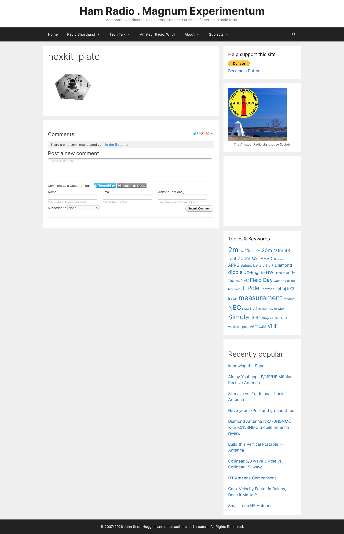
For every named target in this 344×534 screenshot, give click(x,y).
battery (258, 265)
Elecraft (279, 273)
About (189, 34)
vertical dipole (238, 327)
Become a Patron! (245, 70)
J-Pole (250, 287)
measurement (260, 298)
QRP (281, 308)
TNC (277, 318)
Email (106, 192)
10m (249, 250)
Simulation (244, 317)
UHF (284, 318)
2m (233, 250)
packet (262, 308)
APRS (233, 265)
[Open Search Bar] (294, 34)
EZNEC (242, 280)
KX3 (290, 289)
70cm (244, 258)
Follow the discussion (210, 133)
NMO (245, 308)
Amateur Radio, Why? (157, 34)
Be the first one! (116, 144)
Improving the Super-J (249, 365)
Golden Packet (284, 281)
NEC (234, 307)
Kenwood (267, 289)
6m (242, 251)
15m (257, 251)
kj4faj (281, 288)
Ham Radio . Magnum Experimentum (172, 10)
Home (53, 34)
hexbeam (234, 289)
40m (278, 250)
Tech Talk (117, 34)
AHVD (266, 258)
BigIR (270, 265)
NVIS (253, 308)
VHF (272, 326)
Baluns (246, 265)
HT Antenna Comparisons (252, 478)
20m (267, 250)
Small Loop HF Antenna (250, 505)
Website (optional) (171, 192)
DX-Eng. (252, 272)
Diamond (283, 265)
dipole (235, 272)
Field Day (261, 280)
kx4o (232, 298)
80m (256, 259)
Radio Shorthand (81, 34)
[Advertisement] (263, 190)
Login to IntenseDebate (105, 185)
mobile (289, 299)
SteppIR (267, 318)
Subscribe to (57, 208)
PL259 (272, 308)
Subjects (216, 34)
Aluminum (279, 259)
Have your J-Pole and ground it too (261, 410)
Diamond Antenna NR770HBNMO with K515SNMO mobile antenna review (259, 427)
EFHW (267, 272)
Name (52, 192)
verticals (258, 326)
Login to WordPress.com (131, 185)
